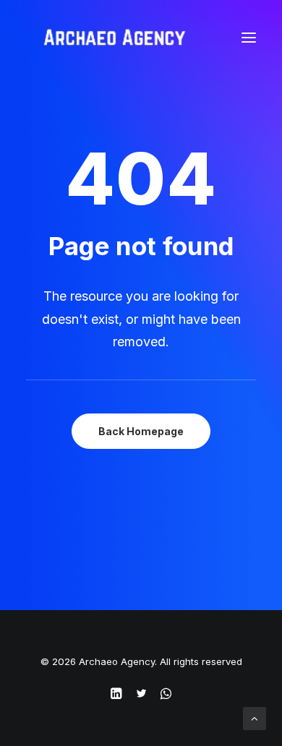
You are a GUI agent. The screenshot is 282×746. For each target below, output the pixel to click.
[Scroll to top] (254, 717)
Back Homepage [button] (141, 431)
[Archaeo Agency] (114, 38)
